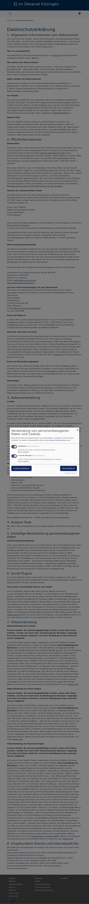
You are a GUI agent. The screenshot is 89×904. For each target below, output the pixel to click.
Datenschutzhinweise (57, 440)
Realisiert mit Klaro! (71, 473)
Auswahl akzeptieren (21, 468)
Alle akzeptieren (68, 468)
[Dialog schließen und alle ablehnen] (77, 429)
